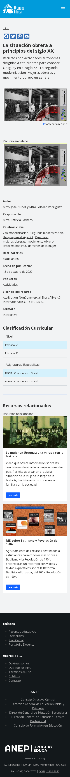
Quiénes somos (19, 663)
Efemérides (16, 636)
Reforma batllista (14, 246)
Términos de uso (20, 672)
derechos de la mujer (42, 246)
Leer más (13, 495)
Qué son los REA (20, 668)
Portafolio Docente (21, 644)
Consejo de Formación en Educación (38, 725)
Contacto (15, 681)
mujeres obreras (14, 241)
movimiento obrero (40, 241)
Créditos (14, 676)
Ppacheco (41, 237)
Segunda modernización (47, 233)
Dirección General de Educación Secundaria (38, 713)
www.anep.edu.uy (35, 758)
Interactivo (10, 315)
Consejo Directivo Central (38, 700)
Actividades (10, 285)
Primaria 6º (11, 345)
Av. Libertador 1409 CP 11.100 (21, 764)
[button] (35, 104)
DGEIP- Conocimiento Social (21, 373)
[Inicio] (31, 9)
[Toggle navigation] (63, 9)
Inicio (6, 28)
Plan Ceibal (16, 640)
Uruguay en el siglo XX (18, 237)
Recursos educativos (22, 632)
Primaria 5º (11, 353)
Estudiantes (11, 259)
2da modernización (15, 233)
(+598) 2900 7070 (49, 771)
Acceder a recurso (56, 124)
